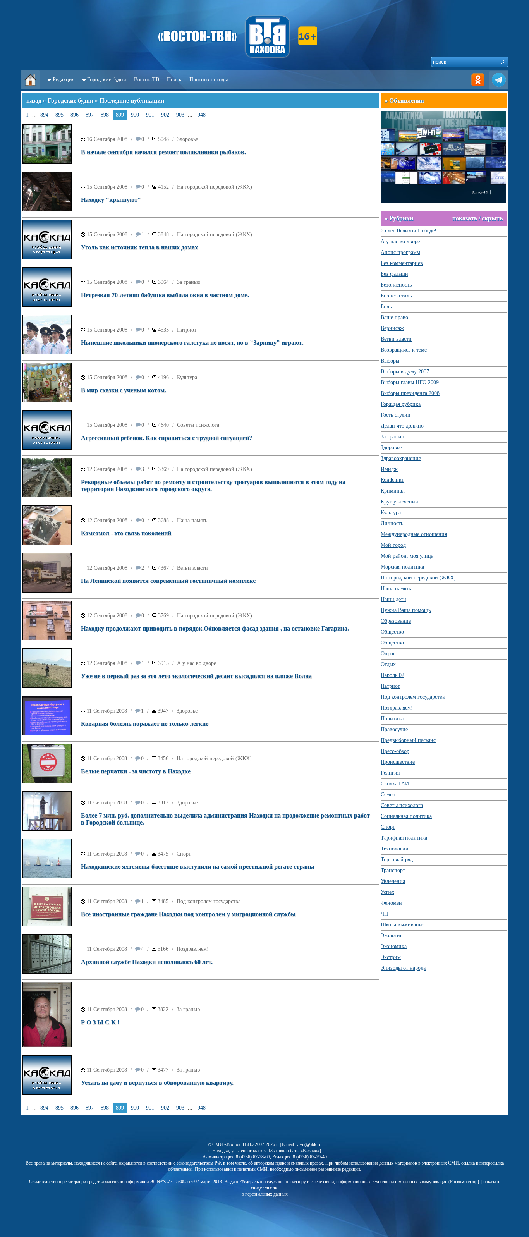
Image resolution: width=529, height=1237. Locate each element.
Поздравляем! (193, 949)
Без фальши (394, 274)
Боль (386, 306)
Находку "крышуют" (111, 199)
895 (59, 115)
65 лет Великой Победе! (408, 231)
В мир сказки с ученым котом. (123, 390)
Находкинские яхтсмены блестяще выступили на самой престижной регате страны (197, 866)
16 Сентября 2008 (107, 139)
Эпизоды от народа (403, 968)
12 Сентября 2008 (107, 469)
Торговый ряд (397, 859)
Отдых (388, 664)
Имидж (389, 469)
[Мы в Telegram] (498, 88)
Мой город (393, 545)
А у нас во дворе (196, 663)
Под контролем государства (208, 901)
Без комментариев (402, 263)
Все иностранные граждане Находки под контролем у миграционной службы (188, 914)
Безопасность (396, 285)
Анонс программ (400, 252)
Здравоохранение (401, 458)
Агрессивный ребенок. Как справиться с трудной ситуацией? (166, 438)
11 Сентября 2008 (107, 711)
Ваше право (394, 317)
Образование (396, 621)
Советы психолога (198, 425)
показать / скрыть (477, 218)
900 (135, 115)
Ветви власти (192, 568)
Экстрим (391, 957)
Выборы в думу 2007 (405, 372)
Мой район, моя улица (407, 556)
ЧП (384, 914)
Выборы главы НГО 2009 (410, 382)
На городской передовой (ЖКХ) (214, 187)
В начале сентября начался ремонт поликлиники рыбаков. (163, 152)
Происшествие (398, 762)
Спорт (184, 854)
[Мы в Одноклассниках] (478, 88)
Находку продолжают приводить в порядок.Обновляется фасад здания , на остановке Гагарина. (215, 628)
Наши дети (393, 599)
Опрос (388, 653)
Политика (392, 719)
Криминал (393, 491)
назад (33, 100)
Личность (392, 523)
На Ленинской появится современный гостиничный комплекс (168, 580)
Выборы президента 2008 (410, 393)
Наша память (192, 520)
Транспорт (393, 870)
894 (44, 115)
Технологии (395, 849)
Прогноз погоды (208, 79)
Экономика (394, 946)
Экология (391, 935)
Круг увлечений (399, 502)
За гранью (188, 282)
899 (120, 115)
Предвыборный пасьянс (408, 740)
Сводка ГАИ (395, 784)
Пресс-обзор (395, 751)
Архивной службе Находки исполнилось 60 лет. (147, 962)
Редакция (63, 79)
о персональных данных (265, 1194)
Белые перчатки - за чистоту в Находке (136, 771)
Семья (388, 794)
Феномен (391, 903)
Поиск (174, 79)
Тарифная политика (404, 838)
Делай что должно (402, 426)
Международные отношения (414, 534)
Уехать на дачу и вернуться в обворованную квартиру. (157, 1082)
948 (202, 115)
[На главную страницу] (30, 88)
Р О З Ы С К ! (100, 1022)
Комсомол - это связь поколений (126, 533)
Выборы (390, 361)
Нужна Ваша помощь (406, 610)
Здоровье (187, 139)
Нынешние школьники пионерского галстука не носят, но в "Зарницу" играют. (192, 342)
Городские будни (106, 79)
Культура (187, 377)
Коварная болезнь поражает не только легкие (144, 723)
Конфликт (392, 480)
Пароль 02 (392, 675)
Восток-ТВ (146, 79)
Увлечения (393, 881)
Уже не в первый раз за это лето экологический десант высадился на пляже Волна (196, 676)
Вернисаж (392, 328)
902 (165, 115)
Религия (390, 773)
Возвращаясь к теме (404, 350)
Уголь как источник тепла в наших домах (139, 247)
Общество (392, 632)
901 (150, 115)
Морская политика (402, 567)
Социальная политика (406, 816)
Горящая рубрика (401, 404)
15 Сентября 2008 (107, 187)
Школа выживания (402, 925)
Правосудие (394, 729)
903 (180, 115)
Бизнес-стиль (396, 296)
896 (74, 115)
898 (105, 115)
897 (90, 115)
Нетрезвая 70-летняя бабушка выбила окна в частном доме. (165, 295)
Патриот (186, 330)
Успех (387, 892)
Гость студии (395, 415)
